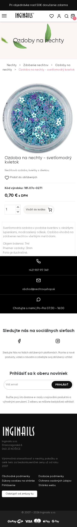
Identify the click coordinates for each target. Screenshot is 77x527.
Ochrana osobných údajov (54, 481)
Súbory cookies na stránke (18, 481)
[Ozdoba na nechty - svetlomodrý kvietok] (37, 153)
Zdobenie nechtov (35, 65)
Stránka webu (47, 485)
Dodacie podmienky (51, 476)
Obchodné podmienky (16, 476)
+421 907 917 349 (38, 270)
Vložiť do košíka (35, 209)
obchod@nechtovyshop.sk (38, 289)
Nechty (12, 65)
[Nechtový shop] (25, 17)
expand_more (18, 212)
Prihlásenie (8, 485)
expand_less (18, 207)
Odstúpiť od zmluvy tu (19, 493)
